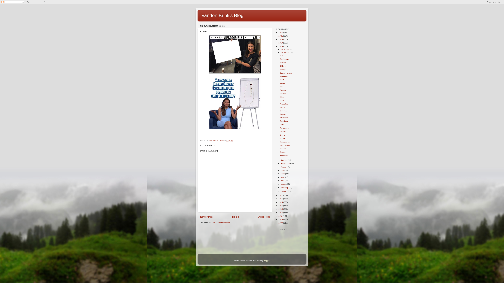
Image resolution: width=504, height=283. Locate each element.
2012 (281, 213)
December (285, 49)
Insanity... (284, 114)
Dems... (283, 107)
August (284, 167)
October (284, 160)
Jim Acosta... (285, 128)
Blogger (267, 261)
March (283, 184)
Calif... (282, 80)
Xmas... (283, 83)
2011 (281, 216)
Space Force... (286, 73)
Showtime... (285, 118)
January (284, 191)
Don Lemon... (285, 145)
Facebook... (285, 76)
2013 (281, 209)
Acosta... (283, 90)
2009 (281, 223)
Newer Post (206, 216)
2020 (281, 39)
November (285, 53)
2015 (281, 202)
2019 (281, 43)
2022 (281, 33)
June (283, 174)
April (283, 181)
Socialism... (285, 156)
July (282, 170)
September (285, 163)
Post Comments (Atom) (221, 222)
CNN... (283, 66)
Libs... (282, 87)
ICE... (282, 56)
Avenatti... (284, 104)
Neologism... (285, 59)
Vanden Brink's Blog (222, 15)
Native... (283, 138)
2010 (281, 219)
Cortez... (283, 94)
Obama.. (283, 149)
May (283, 177)
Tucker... (283, 63)
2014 (281, 206)
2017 (281, 195)
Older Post (264, 216)
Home (235, 216)
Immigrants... (285, 142)
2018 (281, 46)
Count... (283, 111)
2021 (281, 36)
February (285, 188)
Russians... (284, 121)
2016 (281, 199)
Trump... (283, 69)
